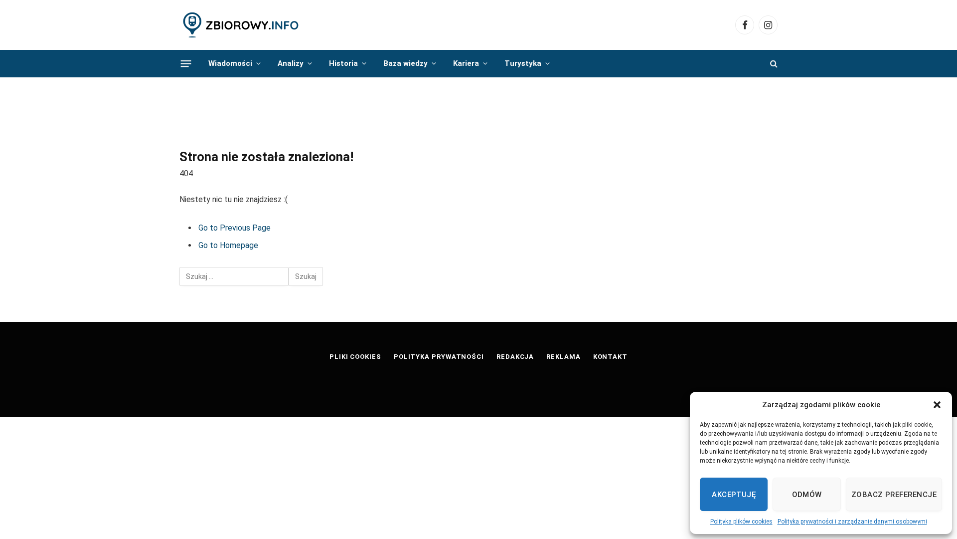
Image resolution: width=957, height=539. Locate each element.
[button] (937, 405)
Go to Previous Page (234, 228)
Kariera (466, 63)
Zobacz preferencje (894, 494)
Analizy (291, 63)
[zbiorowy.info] (241, 25)
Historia (343, 63)
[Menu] (186, 63)
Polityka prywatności (439, 356)
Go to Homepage (228, 245)
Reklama (563, 356)
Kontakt (610, 356)
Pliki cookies (355, 356)
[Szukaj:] (234, 276)
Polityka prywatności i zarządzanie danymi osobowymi (852, 521)
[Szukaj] (773, 63)
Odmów (807, 494)
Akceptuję (734, 494)
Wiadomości (230, 63)
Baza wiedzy (405, 63)
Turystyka (522, 63)
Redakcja (515, 356)
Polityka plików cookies (741, 521)
